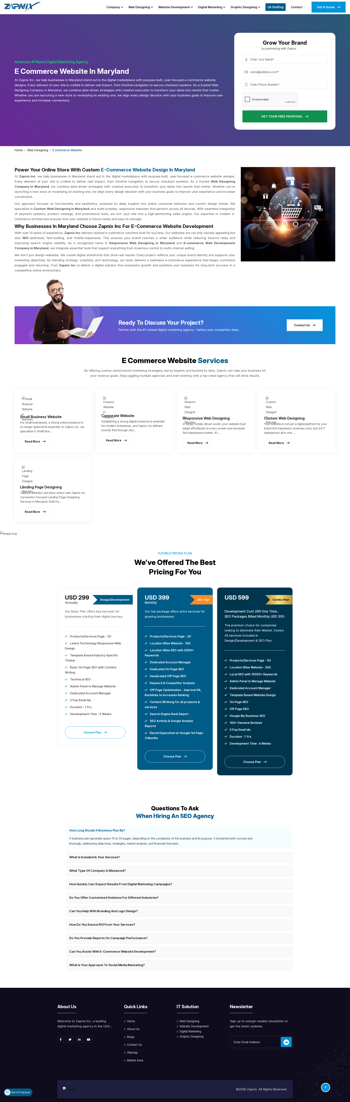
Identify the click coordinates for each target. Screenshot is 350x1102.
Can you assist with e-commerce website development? (112, 951)
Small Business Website (41, 417)
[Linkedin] (79, 1039)
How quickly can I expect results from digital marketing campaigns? (120, 884)
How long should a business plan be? (97, 830)
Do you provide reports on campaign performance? (108, 938)
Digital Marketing (210, 7)
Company (113, 7)
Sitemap (132, 1052)
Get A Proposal (20, 1092)
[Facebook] (60, 1039)
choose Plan (92, 732)
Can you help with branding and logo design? (103, 911)
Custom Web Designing (284, 418)
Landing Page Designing (41, 487)
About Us (133, 1029)
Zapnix (252, 1089)
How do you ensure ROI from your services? (102, 924)
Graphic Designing (244, 7)
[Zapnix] (22, 7)
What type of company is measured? (97, 870)
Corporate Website (117, 416)
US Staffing (275, 7)
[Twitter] (70, 1039)
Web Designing (139, 7)
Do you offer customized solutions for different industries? (114, 897)
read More (33, 441)
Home (19, 150)
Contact (296, 7)
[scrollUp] (325, 1087)
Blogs (130, 1037)
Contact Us (302, 325)
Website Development (174, 7)
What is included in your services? (94, 857)
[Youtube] (88, 1039)
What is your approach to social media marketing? (107, 965)
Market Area (135, 1060)
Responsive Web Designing (206, 418)
